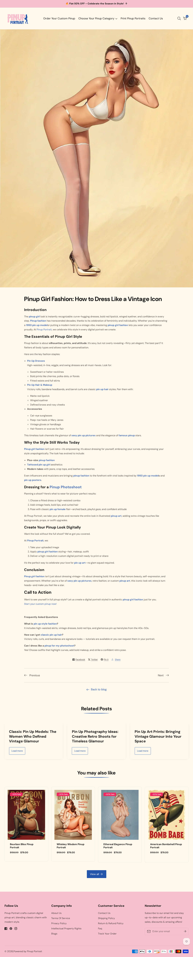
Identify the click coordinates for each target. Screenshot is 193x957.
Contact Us (156, 18)
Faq (100, 928)
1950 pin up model (147, 475)
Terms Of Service (60, 918)
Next (161, 675)
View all (94, 874)
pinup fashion (47, 460)
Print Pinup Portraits (133, 18)
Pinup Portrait (44, 329)
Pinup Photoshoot (66, 487)
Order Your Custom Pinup (59, 18)
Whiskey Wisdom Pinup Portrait (70, 846)
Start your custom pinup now (40, 603)
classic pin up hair (51, 634)
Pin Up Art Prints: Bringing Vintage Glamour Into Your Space (152, 736)
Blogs (54, 933)
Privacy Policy (59, 923)
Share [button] (117, 659)
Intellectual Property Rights (66, 928)
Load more (11, 750)
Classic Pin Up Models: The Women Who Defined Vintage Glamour (26, 736)
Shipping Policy (106, 918)
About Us (56, 913)
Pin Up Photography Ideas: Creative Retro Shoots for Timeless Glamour (89, 736)
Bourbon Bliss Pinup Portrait (21, 846)
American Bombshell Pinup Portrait (166, 846)
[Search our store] (179, 18)
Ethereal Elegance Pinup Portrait (117, 846)
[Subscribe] (185, 931)
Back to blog (99, 689)
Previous (34, 675)
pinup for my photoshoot (59, 645)
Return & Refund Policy (110, 923)
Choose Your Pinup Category (96, 18)
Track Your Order (107, 933)
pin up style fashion (45, 623)
